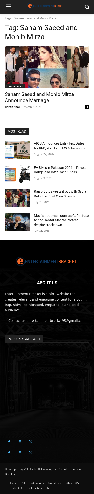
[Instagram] (20, 442)
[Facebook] (9, 442)
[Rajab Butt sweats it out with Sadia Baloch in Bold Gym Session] (17, 198)
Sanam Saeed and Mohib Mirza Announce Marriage (39, 97)
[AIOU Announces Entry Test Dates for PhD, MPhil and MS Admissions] (17, 150)
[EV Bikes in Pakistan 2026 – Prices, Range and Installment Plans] (17, 174)
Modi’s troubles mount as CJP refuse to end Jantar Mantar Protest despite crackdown (61, 220)
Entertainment (14, 86)
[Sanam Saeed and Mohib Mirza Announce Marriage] (47, 67)
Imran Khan (12, 106)
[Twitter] (31, 442)
